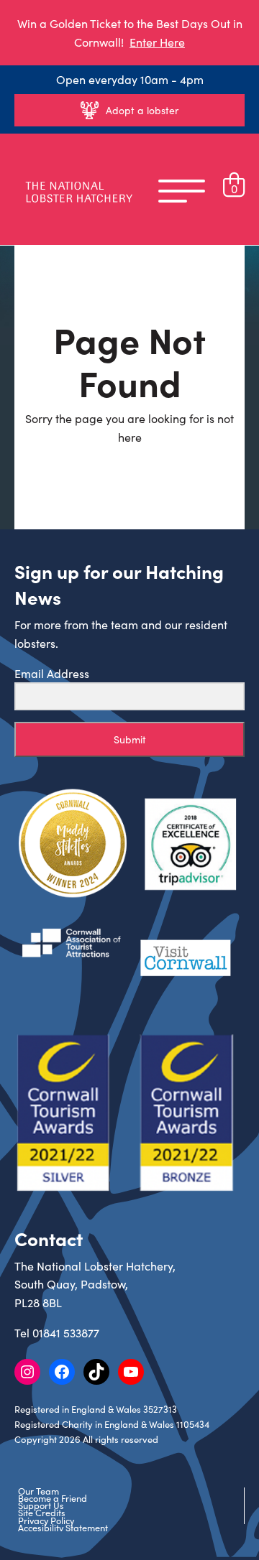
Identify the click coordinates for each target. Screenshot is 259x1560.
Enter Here (157, 42)
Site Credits (41, 1512)
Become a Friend (52, 1498)
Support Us (41, 1505)
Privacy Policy (46, 1520)
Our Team (38, 1491)
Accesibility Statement (63, 1527)
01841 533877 (65, 1332)
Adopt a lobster (142, 110)
